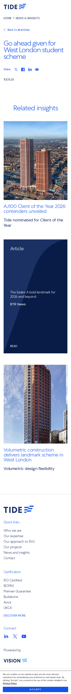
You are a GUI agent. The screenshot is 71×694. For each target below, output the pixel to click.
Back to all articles (19, 30)
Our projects (13, 547)
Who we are (12, 530)
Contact (9, 558)
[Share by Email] (37, 71)
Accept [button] (35, 689)
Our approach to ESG (19, 541)
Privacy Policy (10, 683)
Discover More (15, 615)
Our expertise (13, 536)
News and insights (17, 552)
